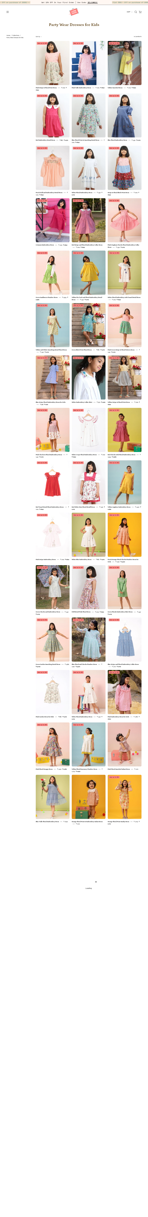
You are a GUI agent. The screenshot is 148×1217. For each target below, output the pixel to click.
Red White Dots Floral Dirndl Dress (83, 507)
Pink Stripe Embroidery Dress (46, 559)
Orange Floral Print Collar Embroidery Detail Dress (52, 1081)
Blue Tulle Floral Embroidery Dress (47, 821)
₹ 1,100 (78, 824)
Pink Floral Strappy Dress (44, 769)
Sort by (38, 36)
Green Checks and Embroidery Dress (48, 612)
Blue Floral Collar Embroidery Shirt (83, 1029)
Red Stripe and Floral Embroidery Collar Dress (87, 245)
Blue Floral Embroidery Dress (117, 140)
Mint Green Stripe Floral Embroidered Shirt (50, 1134)
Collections (15, 35)
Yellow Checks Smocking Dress (46, 1186)
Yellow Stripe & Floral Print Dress (119, 402)
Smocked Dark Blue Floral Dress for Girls (121, 1081)
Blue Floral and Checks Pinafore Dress (84, 664)
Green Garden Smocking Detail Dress (48, 664)
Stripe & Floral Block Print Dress (118, 192)
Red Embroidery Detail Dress (45, 140)
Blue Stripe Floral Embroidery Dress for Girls (50, 402)
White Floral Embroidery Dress (82, 192)
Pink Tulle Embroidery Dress (81, 88)
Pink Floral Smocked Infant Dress (119, 769)
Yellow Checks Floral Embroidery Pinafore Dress (124, 1029)
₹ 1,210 (136, 769)
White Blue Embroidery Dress (81, 559)
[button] (135, 12)
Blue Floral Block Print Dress (45, 924)
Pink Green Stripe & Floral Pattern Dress (121, 350)
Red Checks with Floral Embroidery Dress (121, 454)
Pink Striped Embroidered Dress (46, 976)
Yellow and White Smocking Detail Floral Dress (51, 350)
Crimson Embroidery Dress (45, 245)
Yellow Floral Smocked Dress (117, 924)
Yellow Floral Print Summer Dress (119, 1134)
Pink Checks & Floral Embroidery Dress (49, 454)
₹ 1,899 (114, 1188)
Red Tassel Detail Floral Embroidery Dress (50, 507)
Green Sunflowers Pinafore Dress (47, 297)
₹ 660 (102, 874)
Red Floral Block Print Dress (117, 874)
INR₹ (128, 12)
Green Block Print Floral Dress (82, 350)
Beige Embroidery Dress (44, 874)
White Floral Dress (78, 1186)
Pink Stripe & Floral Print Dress (46, 88)
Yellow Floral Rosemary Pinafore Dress (84, 769)
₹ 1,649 (65, 821)
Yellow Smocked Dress (115, 88)
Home (8, 35)
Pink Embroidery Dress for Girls (118, 717)
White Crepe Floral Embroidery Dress (84, 454)
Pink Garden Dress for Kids (45, 717)
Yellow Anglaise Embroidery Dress (119, 507)
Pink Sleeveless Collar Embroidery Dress (85, 924)
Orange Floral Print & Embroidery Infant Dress (87, 821)
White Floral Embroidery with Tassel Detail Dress (124, 297)
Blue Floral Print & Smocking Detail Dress (85, 140)
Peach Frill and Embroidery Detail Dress (49, 192)
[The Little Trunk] (74, 12)
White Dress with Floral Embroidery (84, 874)
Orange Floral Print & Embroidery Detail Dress (51, 1029)
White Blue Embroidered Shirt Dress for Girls (123, 1186)
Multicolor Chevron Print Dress (82, 976)
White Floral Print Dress (116, 976)
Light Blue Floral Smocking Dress (83, 1081)
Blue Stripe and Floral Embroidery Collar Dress (123, 664)
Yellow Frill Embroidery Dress (82, 1134)
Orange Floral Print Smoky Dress (118, 821)
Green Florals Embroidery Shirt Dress (120, 612)
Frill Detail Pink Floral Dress (81, 612)
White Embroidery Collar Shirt (82, 402)
